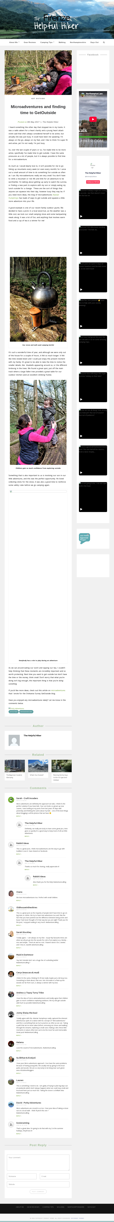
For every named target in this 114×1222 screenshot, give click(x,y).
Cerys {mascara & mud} (27, 972)
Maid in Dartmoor (24, 955)
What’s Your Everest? (37, 775)
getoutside (13, 712)
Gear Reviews (30, 42)
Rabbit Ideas (22, 843)
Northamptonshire (78, 42)
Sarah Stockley (23, 932)
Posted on (28, 122)
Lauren (19, 1080)
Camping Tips (46, 42)
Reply (18, 816)
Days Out (95, 42)
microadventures (58, 690)
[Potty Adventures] (38, 708)
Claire (19, 892)
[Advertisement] (38, 240)
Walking (62, 42)
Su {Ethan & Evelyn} (26, 1058)
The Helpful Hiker (50, 122)
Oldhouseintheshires (26, 907)
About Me (13, 42)
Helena (20, 1042)
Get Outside (38, 98)
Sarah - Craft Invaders (27, 798)
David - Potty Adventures (28, 1103)
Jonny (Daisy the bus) (26, 1013)
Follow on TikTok (93, 182)
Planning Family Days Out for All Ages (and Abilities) (60, 777)
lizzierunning (22, 1123)
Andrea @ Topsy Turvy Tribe (30, 993)
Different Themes (77, 1218)
